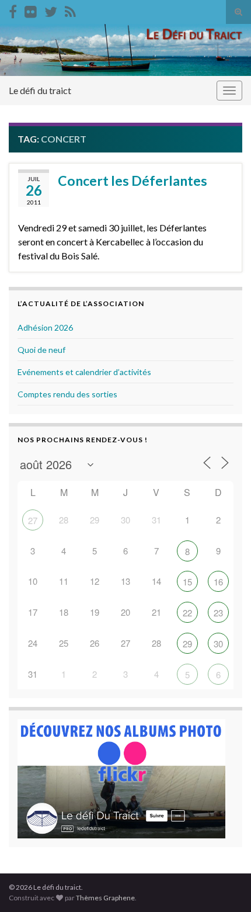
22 (187, 612)
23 (218, 612)
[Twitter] (50, 9)
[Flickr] (31, 9)
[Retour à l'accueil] (125, 50)
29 (187, 643)
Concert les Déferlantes (132, 180)
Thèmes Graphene (105, 897)
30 (218, 643)
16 (218, 581)
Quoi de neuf (41, 350)
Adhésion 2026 (45, 327)
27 (32, 520)
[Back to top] (224, 885)
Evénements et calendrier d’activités (84, 372)
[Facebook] (13, 9)
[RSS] (70, 9)
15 (187, 581)
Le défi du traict (40, 90)
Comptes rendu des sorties (67, 394)
